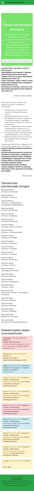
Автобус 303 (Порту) (10, 358)
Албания (12, 163)
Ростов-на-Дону (15, 76)
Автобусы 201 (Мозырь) (9, 221)
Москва (4, 68)
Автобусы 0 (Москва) (8, 305)
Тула (30, 87)
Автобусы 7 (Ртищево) (9, 249)
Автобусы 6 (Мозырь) (8, 276)
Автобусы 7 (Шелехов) (9, 197)
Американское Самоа (10, 165)
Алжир (19, 163)
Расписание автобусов (14, 2)
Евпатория (5, 89)
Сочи (15, 85)
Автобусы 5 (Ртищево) (9, 254)
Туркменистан (26, 154)
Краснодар (5, 83)
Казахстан (27, 148)
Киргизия (15, 154)
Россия (4, 148)
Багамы (29, 169)
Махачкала (22, 74)
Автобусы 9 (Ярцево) (8, 300)
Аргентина (5, 169)
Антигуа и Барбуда (23, 167)
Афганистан (21, 169)
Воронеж (13, 74)
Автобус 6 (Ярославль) (11, 379)
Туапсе (30, 81)
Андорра (11, 167)
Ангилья (23, 165)
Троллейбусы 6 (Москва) (9, 270)
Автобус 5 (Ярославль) (11, 393)
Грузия (28, 158)
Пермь (18, 81)
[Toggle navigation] (30, 2)
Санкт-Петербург (15, 68)
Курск (21, 89)
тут (31, 144)
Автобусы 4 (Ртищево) (9, 238)
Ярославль (5, 87)
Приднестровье (16, 156)
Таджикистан (19, 158)
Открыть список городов (23, 96)
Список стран (27, 176)
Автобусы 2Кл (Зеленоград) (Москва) (14, 322)
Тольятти (24, 87)
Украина (11, 148)
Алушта (25, 68)
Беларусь (19, 148)
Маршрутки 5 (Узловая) (9, 316)
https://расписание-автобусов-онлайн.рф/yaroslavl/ (16, 384)
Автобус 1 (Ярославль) (11, 435)
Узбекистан (6, 150)
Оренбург (28, 89)
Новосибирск (6, 72)
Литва (10, 161)
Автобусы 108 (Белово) (9, 259)
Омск (10, 85)
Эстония (16, 161)
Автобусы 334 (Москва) (9, 192)
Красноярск (27, 76)
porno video (7, 467)
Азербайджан (7, 158)
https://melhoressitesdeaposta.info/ (15, 360)
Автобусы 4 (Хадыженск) (10, 281)
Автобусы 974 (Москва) (9, 210)
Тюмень (4, 76)
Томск (23, 81)
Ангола (4, 167)
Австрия (4, 163)
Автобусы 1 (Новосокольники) (11, 227)
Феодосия (14, 89)
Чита (3, 91)
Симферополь (16, 83)
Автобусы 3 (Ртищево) (9, 243)
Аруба (12, 169)
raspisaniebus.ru (17, 479)
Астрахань (15, 87)
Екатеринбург (18, 72)
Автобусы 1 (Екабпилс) (9, 216)
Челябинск (27, 83)
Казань (9, 70)
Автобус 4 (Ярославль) (11, 407)
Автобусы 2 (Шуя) (7, 287)
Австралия (25, 161)
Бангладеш (6, 171)
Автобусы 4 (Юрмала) (9, 311)
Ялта (3, 70)
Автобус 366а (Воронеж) (11, 342)
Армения (27, 156)
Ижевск (4, 85)
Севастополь (6, 78)
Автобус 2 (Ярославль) (11, 421)
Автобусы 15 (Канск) (8, 265)
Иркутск (16, 78)
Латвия (4, 161)
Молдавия (5, 156)
